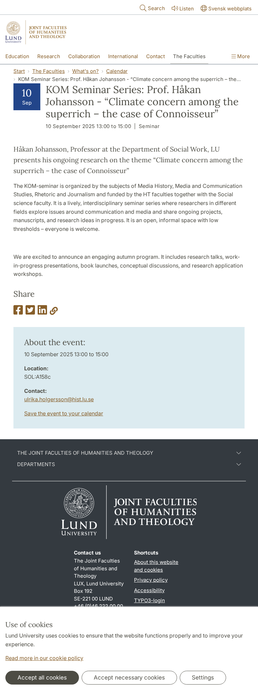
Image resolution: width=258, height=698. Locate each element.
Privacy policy (151, 580)
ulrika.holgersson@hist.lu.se (59, 399)
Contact (155, 56)
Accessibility (149, 590)
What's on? (85, 71)
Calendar (117, 71)
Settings (203, 677)
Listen (186, 8)
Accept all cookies (42, 677)
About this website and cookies (156, 566)
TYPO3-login (149, 600)
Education (17, 56)
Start (19, 71)
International (123, 56)
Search (156, 8)
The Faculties (189, 56)
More (243, 56)
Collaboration (84, 56)
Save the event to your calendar (63, 413)
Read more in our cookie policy (44, 658)
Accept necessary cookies (129, 677)
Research (48, 56)
